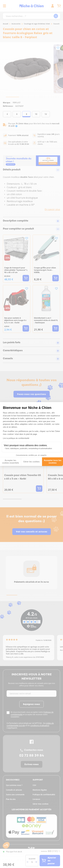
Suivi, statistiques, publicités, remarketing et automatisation (28, 448)
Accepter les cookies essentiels (10, 461)
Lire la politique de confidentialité (16, 438)
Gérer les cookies (31, 461)
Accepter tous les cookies (52, 461)
